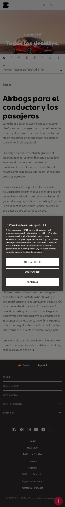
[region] (32, 253)
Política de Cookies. (32, 252)
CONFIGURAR (32, 272)
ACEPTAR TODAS (32, 262)
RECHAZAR (32, 282)
